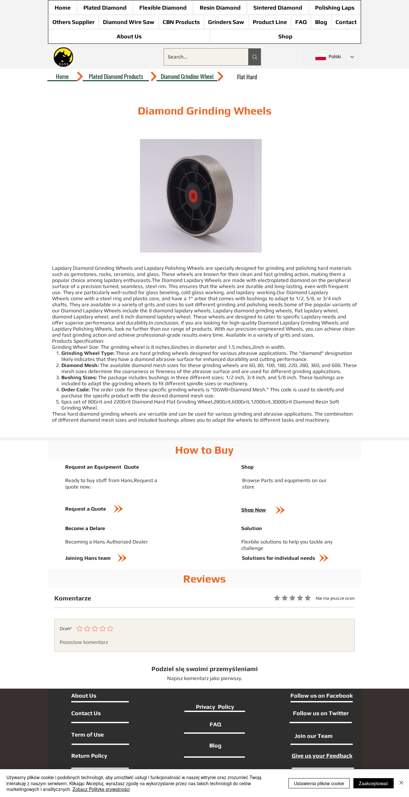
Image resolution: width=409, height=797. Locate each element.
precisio (244, 329)
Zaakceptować (373, 783)
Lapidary (223, 311)
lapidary (113, 280)
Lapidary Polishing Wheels (174, 268)
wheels (185, 274)
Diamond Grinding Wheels (103, 268)
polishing (306, 268)
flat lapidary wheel (316, 311)
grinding (275, 268)
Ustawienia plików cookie (319, 783)
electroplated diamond (284, 280)
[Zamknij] (401, 783)
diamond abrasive (155, 359)
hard (145, 353)
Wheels (103, 329)
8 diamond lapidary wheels (180, 311)
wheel (215, 317)
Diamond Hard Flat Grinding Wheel (172, 402)
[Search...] (254, 57)
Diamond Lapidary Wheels (192, 280)
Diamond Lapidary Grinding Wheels (298, 323)
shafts (59, 304)
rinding (244, 414)
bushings (257, 298)
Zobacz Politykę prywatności (101, 789)
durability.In (139, 323)
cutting (267, 359)
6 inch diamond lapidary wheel (155, 317)
